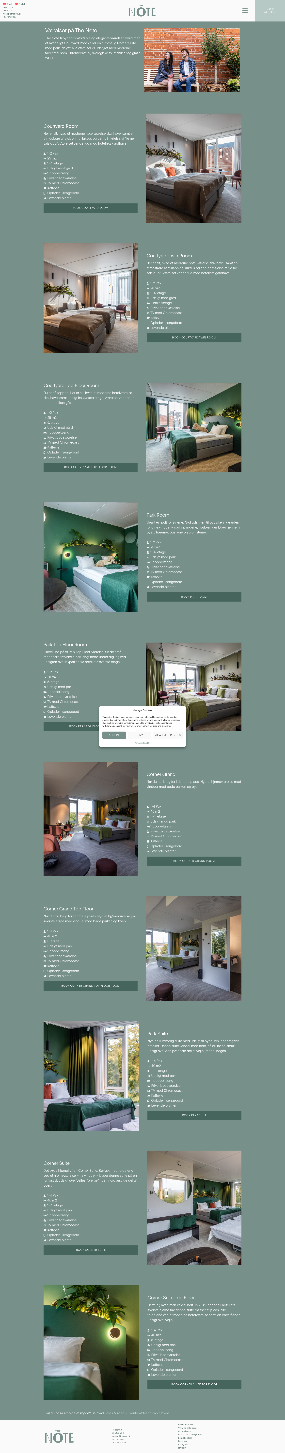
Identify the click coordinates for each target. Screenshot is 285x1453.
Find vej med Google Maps (190, 1435)
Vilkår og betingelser (187, 1428)
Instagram (183, 1445)
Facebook (183, 1441)
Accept (114, 735)
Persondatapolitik (142, 743)
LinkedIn (182, 1448)
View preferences (168, 735)
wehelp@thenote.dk (12, 14)
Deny (139, 735)
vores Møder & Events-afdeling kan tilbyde (137, 1413)
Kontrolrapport (185, 1438)
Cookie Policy (184, 1432)
